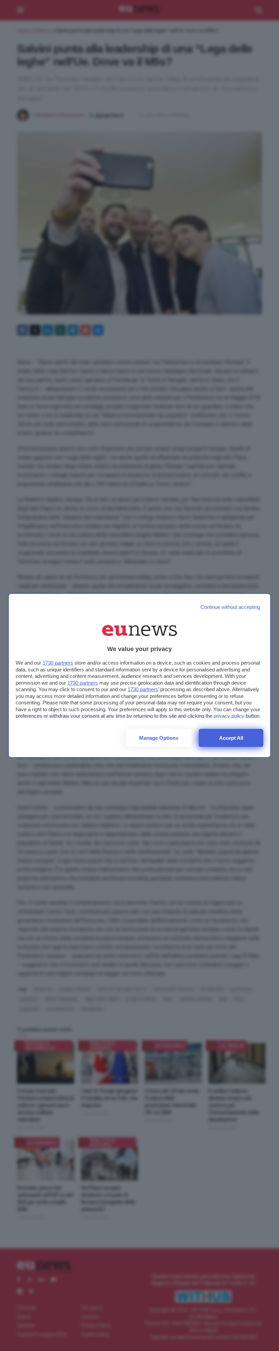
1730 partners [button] (58, 663)
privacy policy (229, 716)
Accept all (231, 738)
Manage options (158, 738)
